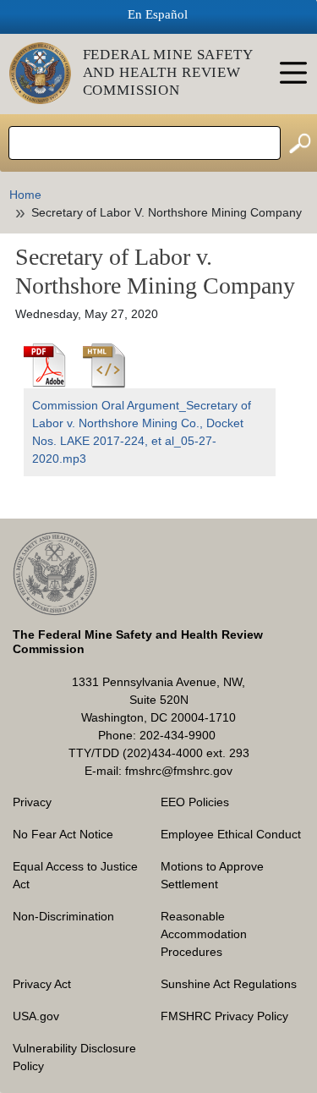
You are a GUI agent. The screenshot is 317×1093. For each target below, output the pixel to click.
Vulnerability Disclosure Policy (74, 1057)
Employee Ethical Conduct (231, 834)
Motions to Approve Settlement (212, 875)
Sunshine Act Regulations (229, 984)
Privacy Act (42, 984)
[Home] (46, 73)
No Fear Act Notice (63, 834)
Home (25, 194)
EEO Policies (195, 802)
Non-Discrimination (63, 916)
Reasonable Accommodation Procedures (204, 933)
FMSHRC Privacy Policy (224, 1016)
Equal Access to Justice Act (75, 875)
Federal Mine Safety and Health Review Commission (168, 72)
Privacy (32, 802)
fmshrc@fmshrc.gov (178, 770)
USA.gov (36, 1016)
